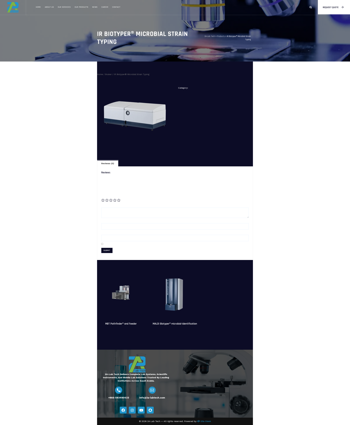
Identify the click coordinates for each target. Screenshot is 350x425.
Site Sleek (206, 421)
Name (105, 221)
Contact (116, 7)
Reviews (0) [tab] (107, 163)
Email (105, 232)
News (94, 7)
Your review (108, 205)
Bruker (108, 74)
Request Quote (331, 7)
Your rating (108, 195)
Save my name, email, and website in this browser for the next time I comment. (149, 244)
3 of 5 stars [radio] (111, 200)
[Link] (310, 7)
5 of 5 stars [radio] (118, 200)
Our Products (81, 7)
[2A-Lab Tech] (12, 7)
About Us (49, 7)
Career (104, 7)
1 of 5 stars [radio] (103, 200)
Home (38, 7)
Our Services (64, 7)
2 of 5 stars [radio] (107, 200)
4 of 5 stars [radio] (114, 200)
